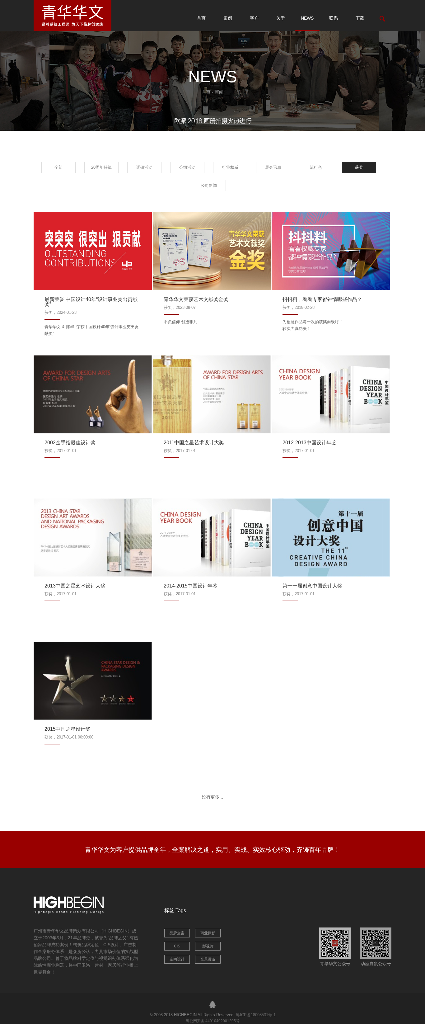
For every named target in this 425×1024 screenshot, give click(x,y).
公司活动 (187, 167)
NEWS (307, 18)
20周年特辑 (101, 167)
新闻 (219, 92)
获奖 (359, 167)
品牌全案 (177, 933)
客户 (254, 18)
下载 (360, 18)
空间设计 (177, 959)
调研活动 (144, 167)
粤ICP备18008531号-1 (256, 1014)
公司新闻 (209, 185)
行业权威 (230, 167)
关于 (280, 18)
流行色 (316, 167)
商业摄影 (207, 933)
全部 (58, 167)
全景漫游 (207, 959)
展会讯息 (273, 167)
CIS (177, 946)
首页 (201, 18)
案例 (227, 18)
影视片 (207, 946)
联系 (333, 18)
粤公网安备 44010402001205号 (213, 1021)
